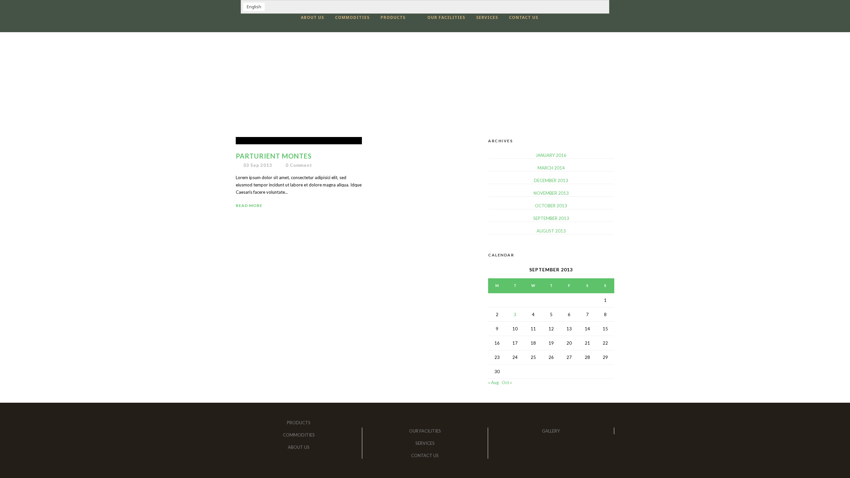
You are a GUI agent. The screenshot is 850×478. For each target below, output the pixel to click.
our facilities (446, 17)
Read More (249, 205)
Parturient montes (274, 156)
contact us (523, 17)
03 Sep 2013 (257, 165)
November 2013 (551, 193)
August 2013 (551, 231)
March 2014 (551, 168)
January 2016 (551, 155)
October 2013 (551, 205)
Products (393, 17)
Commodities (352, 17)
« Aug (493, 382)
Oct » (507, 382)
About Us (312, 17)
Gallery (551, 431)
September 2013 (551, 218)
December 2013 (551, 180)
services (487, 17)
